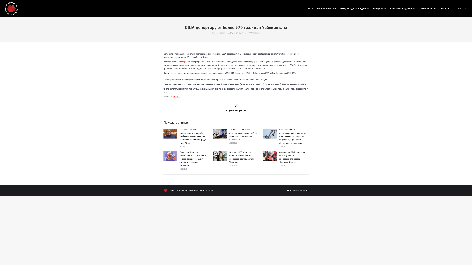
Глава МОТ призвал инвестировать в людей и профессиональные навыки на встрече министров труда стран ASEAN (192, 136)
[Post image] (170, 134)
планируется (184, 62)
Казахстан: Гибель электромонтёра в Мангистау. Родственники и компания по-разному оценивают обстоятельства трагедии (293, 136)
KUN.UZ (176, 97)
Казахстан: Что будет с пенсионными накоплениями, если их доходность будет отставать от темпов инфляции (193, 159)
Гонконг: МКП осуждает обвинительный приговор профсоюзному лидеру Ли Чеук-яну (241, 157)
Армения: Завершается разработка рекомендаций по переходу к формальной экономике (243, 135)
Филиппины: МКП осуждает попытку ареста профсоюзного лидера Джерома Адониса (292, 157)
